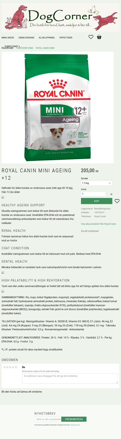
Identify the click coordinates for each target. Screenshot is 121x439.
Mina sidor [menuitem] (8, 37)
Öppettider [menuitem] (65, 37)
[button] (92, 37)
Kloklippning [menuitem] (47, 37)
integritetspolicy (74, 425)
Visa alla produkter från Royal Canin (98, 223)
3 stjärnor (10, 367)
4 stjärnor (13, 367)
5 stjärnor (15, 367)
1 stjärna (4, 367)
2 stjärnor (7, 367)
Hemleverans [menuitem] (26, 37)
